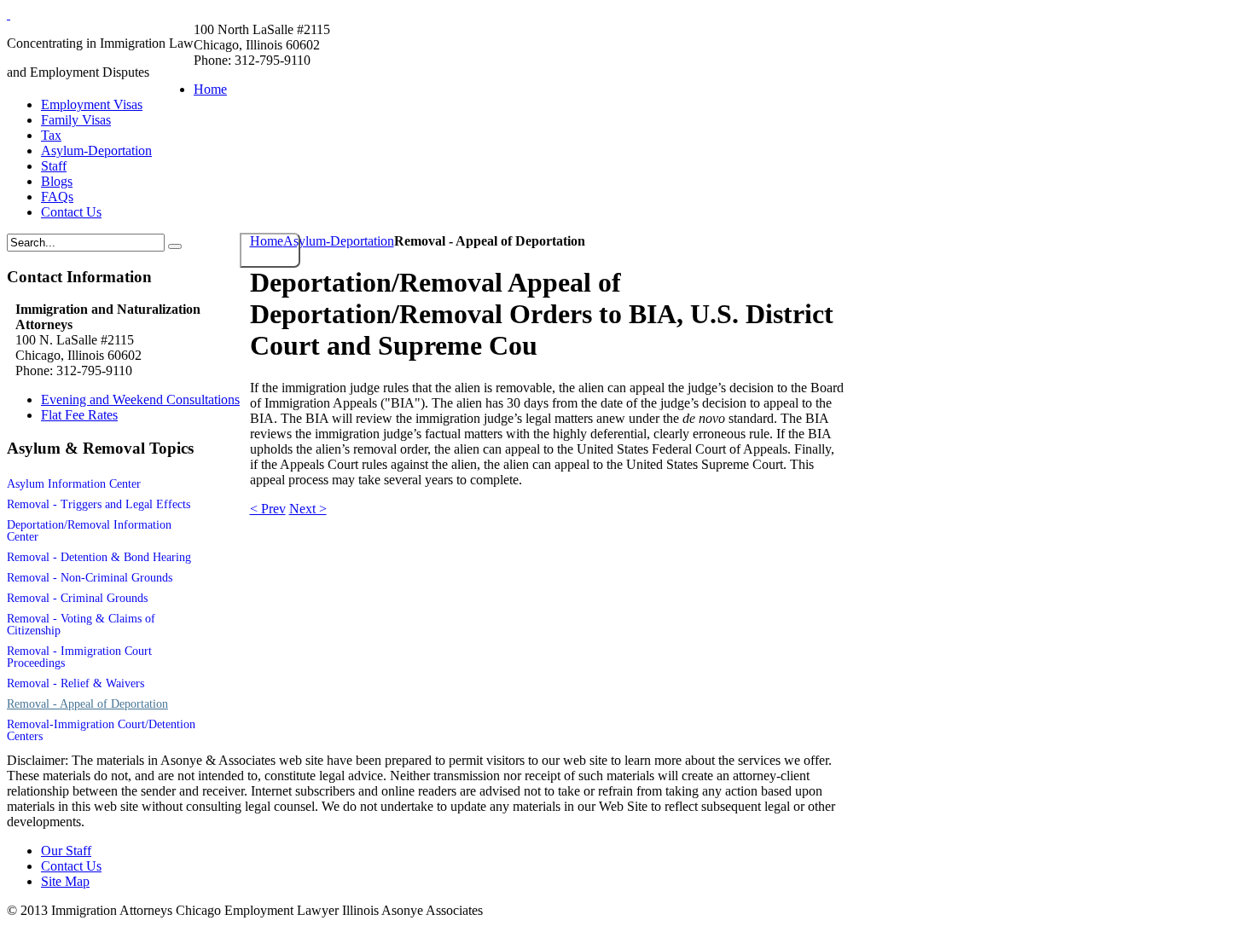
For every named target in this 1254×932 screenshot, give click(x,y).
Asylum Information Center (74, 484)
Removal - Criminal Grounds (77, 598)
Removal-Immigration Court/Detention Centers (101, 730)
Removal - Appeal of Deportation (87, 704)
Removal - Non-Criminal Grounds (89, 577)
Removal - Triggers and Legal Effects (98, 504)
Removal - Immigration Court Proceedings (79, 657)
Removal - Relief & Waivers (75, 683)
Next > (308, 508)
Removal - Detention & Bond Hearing (99, 557)
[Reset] (175, 246)
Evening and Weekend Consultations (140, 399)
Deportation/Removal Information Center (89, 530)
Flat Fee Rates (79, 415)
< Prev (268, 508)
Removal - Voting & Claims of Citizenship (81, 624)
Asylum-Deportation (338, 241)
